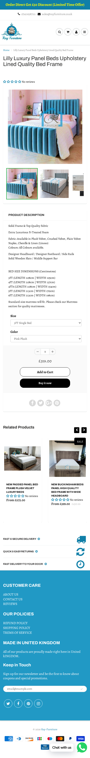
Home (6, 50)
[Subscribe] (81, 689)
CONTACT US (12, 599)
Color (14, 332)
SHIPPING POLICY (16, 628)
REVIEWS (10, 604)
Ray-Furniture (49, 729)
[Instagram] (38, 703)
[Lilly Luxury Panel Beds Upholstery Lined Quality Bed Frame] (45, 126)
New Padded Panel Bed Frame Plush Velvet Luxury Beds (22, 488)
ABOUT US (10, 594)
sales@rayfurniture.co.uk (57, 14)
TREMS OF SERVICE (17, 632)
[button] (12, 82)
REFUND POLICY (15, 623)
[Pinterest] (28, 703)
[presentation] (76, 430)
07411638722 (28, 14)
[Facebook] (18, 703)
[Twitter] (8, 703)
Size (13, 316)
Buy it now (45, 383)
